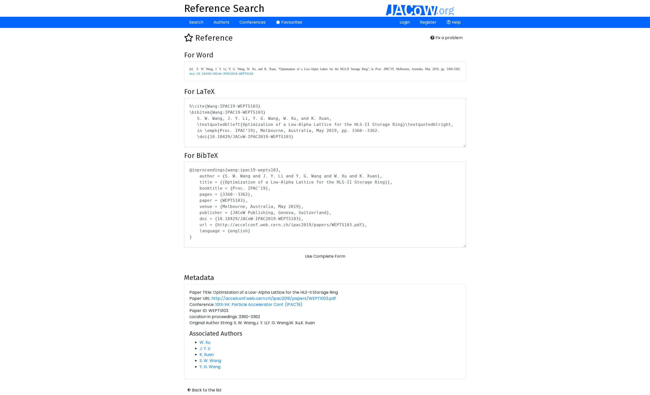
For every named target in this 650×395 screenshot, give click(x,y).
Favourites (291, 22)
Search (196, 22)
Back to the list (206, 390)
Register (428, 22)
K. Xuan (207, 354)
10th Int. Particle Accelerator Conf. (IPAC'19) (258, 304)
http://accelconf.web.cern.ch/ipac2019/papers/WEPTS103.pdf (274, 298)
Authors (221, 22)
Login (405, 22)
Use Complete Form (325, 256)
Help (456, 22)
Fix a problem (448, 38)
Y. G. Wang (210, 367)
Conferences (252, 22)
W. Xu (205, 342)
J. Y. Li (205, 348)
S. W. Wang (210, 361)
